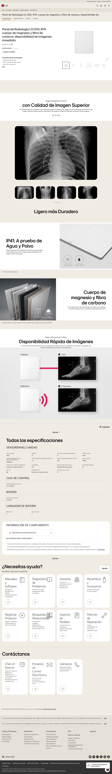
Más (3, 67)
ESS (69, 731)
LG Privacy (101, 549)
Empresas (8, 10)
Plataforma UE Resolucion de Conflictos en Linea (65, 763)
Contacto (99, 1)
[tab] (6, 19)
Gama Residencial (51, 739)
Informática (16, 10)
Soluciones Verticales (52, 737)
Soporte (93, 731)
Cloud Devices (28, 737)
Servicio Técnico (74, 735)
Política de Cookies (33, 763)
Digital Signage (6, 737)
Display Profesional (9, 731)
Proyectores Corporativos (31, 743)
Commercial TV (6, 739)
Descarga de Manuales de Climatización (75, 745)
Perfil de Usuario (51, 734)
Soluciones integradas (91, 1)
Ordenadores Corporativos (32, 741)
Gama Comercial (51, 741)
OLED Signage (6, 734)
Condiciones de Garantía (75, 749)
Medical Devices (24, 10)
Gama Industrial (50, 743)
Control (48, 748)
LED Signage (5, 741)
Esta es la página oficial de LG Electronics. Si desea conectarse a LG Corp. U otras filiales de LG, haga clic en (34, 771)
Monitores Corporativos (31, 734)
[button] (66, 65)
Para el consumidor (106, 1)
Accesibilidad (44, 763)
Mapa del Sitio (6, 763)
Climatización (51, 731)
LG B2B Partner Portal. (49, 709)
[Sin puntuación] (7, 48)
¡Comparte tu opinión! (9, 52)
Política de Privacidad (19, 763)
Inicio (3, 10)
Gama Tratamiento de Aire (54, 746)
